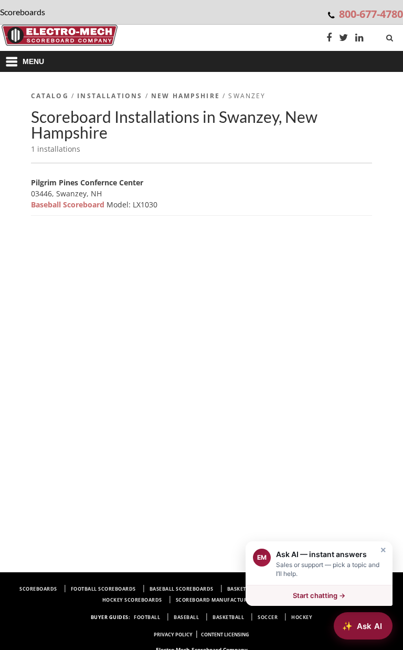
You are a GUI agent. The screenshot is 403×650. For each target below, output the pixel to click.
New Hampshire (185, 95)
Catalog (50, 95)
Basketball (228, 617)
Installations (109, 95)
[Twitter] (343, 38)
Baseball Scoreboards (182, 588)
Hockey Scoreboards (132, 599)
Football (147, 617)
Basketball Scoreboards (262, 588)
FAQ (296, 599)
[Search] (390, 36)
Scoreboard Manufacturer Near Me (227, 599)
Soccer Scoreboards (340, 588)
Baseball (186, 617)
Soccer (268, 617)
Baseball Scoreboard (69, 204)
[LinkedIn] (359, 38)
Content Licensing (225, 634)
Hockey (301, 617)
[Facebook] (329, 38)
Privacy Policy (173, 634)
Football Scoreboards (103, 588)
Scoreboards (38, 588)
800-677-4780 (371, 14)
